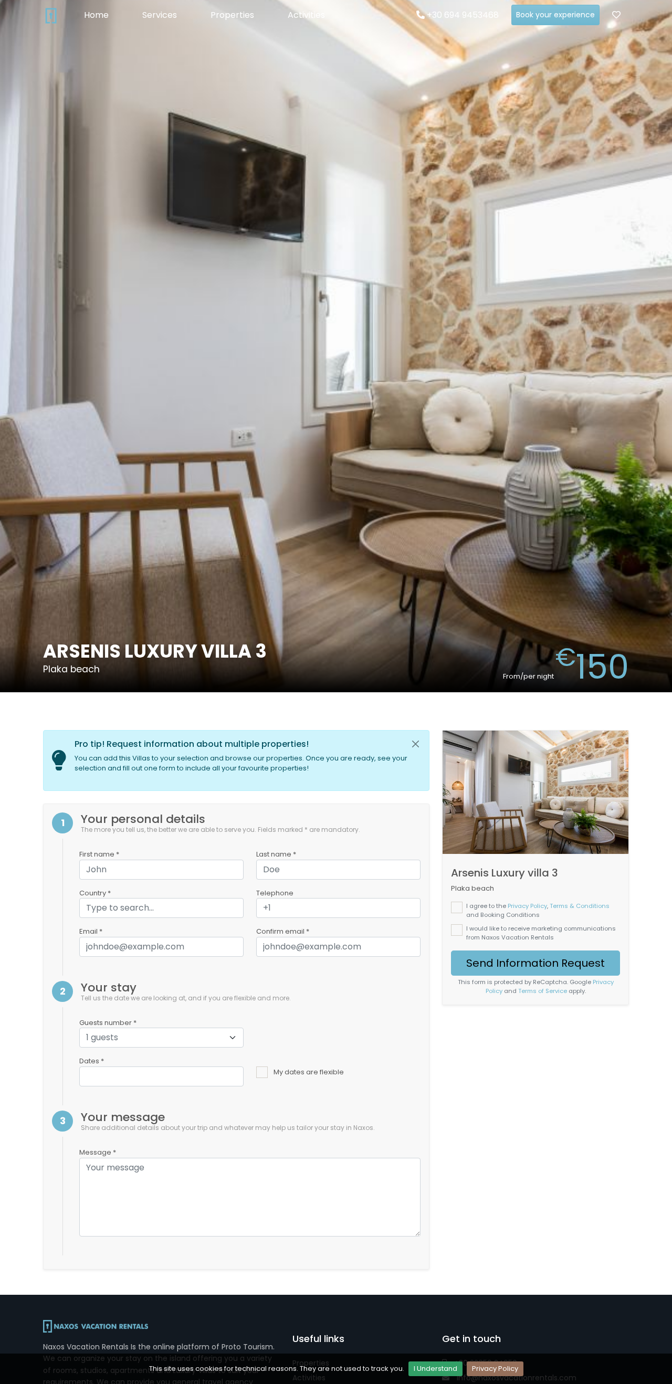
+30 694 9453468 (462, 15)
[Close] (416, 744)
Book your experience (555, 14)
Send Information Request (535, 963)
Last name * (276, 854)
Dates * (91, 1061)
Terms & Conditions (580, 906)
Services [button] (159, 15)
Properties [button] (232, 15)
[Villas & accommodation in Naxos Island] (51, 15)
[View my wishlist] (616, 15)
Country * (95, 893)
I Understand (435, 1369)
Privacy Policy (495, 1369)
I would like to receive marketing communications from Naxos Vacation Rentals (541, 933)
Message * (97, 1152)
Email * (90, 931)
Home (96, 15)
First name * (99, 854)
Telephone (274, 893)
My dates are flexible (309, 1072)
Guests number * (107, 1023)
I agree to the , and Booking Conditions (538, 910)
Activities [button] (306, 15)
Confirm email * (282, 931)
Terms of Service (542, 991)
